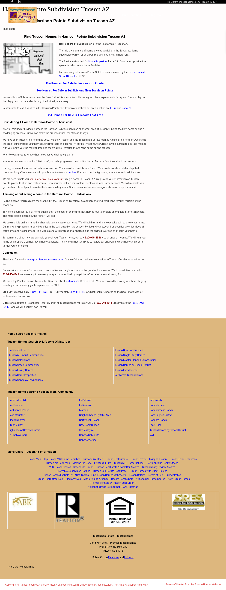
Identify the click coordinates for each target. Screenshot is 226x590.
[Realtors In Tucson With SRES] (188, 502)
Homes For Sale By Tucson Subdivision (113, 482)
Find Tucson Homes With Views (108, 475)
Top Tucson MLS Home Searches (62, 459)
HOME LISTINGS (39, 291)
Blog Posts (156, 15)
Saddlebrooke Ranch (161, 410)
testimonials (72, 281)
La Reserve (85, 405)
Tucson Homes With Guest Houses (148, 471)
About (108, 15)
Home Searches (131, 15)
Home (95, 15)
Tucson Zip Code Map (58, 463)
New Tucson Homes (179, 478)
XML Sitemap (130, 486)
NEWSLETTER (77, 291)
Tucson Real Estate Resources (110, 471)
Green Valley (16, 425)
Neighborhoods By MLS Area (95, 415)
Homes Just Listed (19, 350)
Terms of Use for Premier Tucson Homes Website (193, 584)
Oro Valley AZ (86, 430)
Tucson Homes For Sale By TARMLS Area (66, 475)
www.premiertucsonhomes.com (45, 259)
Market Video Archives (96, 478)
